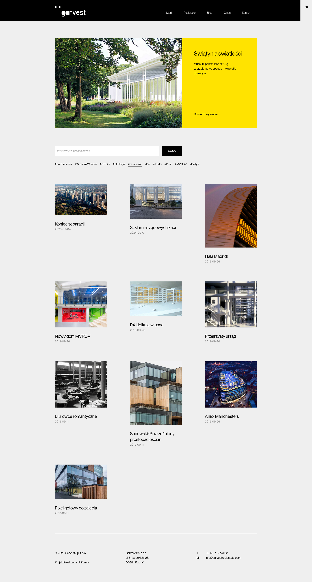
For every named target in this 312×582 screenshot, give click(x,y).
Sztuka (105, 164)
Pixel (169, 164)
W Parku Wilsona (86, 164)
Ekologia (119, 164)
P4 (148, 164)
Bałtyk (195, 164)
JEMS (158, 164)
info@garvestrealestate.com (223, 557)
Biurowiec (136, 164)
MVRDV (182, 164)
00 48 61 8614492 (217, 553)
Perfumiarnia (64, 164)
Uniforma (83, 562)
